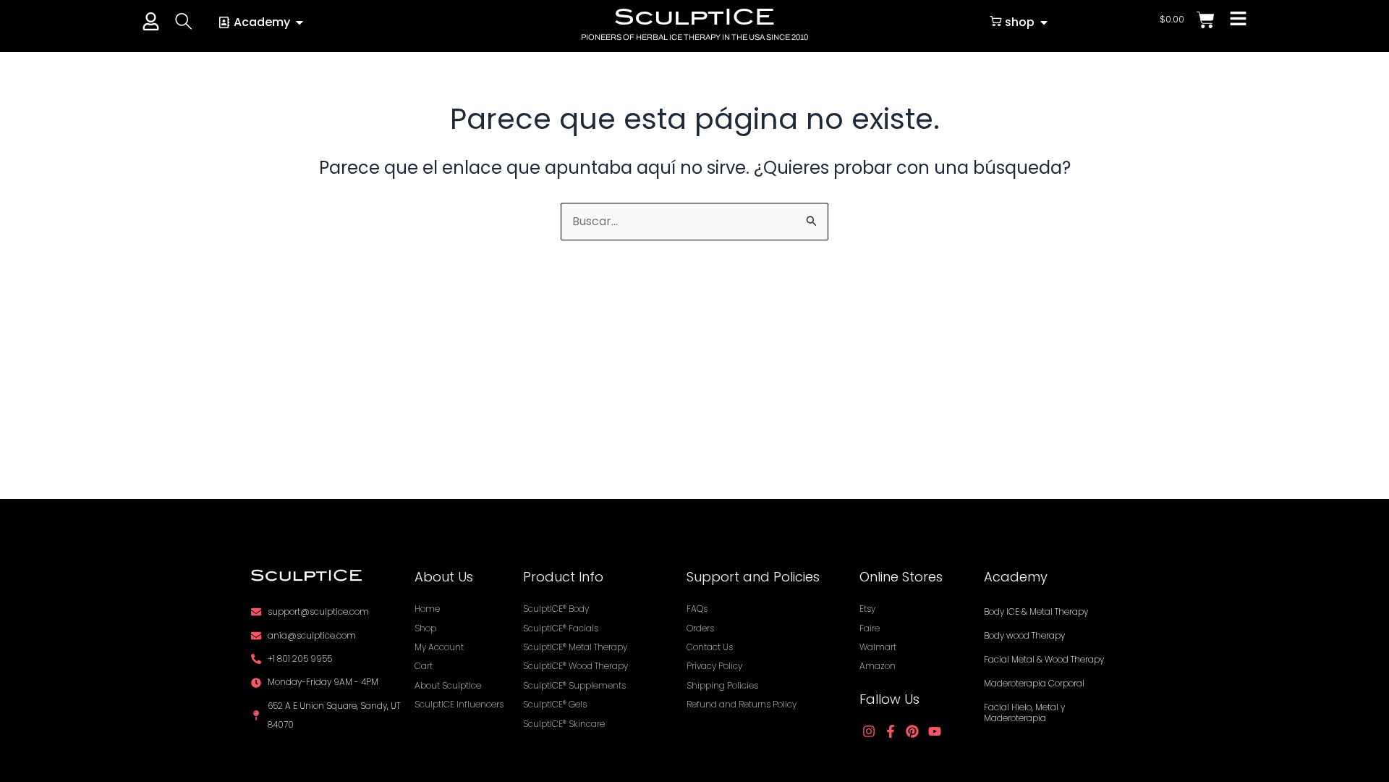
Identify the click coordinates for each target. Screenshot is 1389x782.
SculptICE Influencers (459, 704)
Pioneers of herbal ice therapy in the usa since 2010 (694, 37)
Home (427, 608)
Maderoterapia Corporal (1034, 683)
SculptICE (694, 17)
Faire (869, 628)
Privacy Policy (714, 666)
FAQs (697, 608)
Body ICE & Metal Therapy (1036, 611)
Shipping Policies (722, 685)
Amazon (877, 666)
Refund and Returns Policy (742, 704)
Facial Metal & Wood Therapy (1044, 659)
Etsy (867, 608)
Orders (700, 628)
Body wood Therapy (1024, 635)
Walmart (877, 647)
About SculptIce (448, 685)
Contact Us (710, 647)
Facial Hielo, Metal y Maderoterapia (1024, 712)
